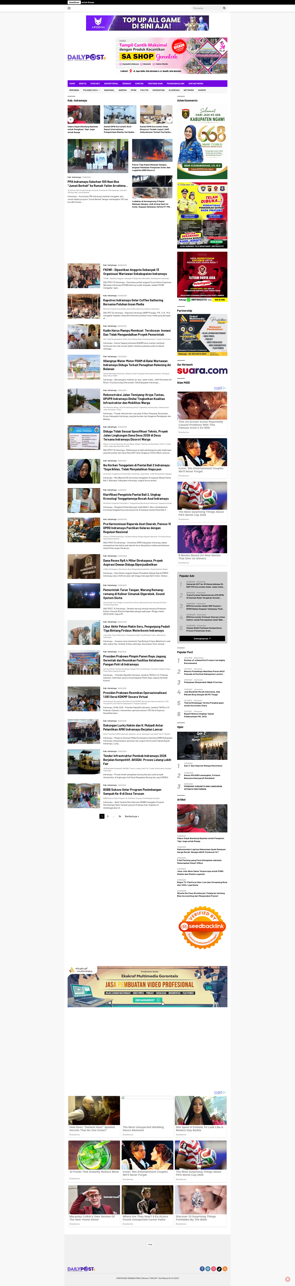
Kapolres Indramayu (151, 309)
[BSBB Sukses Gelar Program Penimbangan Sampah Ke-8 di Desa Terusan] (84, 796)
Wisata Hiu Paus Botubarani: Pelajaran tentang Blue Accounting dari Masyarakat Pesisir (201, 894)
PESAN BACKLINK (175, 83)
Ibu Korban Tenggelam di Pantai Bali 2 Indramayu (121, 474)
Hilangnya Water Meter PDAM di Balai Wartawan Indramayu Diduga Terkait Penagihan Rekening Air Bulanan (137, 365)
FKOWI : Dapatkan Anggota (113, 278)
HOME (72, 83)
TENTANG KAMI (155, 83)
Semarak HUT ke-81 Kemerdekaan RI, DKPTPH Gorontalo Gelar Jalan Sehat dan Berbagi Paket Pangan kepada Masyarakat (205, 585)
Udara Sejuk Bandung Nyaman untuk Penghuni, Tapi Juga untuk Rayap (200, 839)
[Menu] (70, 8)
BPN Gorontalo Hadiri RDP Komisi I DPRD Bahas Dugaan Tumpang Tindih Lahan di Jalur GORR (205, 607)
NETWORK (189, 90)
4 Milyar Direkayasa (110, 569)
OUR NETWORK (196, 83)
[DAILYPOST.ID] (87, 57)
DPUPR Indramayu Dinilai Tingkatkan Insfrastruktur (138, 407)
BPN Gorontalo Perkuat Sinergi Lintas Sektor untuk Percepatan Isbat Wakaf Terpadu (205, 618)
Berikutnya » (132, 816)
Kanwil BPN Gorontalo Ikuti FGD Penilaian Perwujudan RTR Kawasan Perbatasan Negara (120, 129)
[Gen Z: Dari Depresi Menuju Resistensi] (202, 746)
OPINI (133, 90)
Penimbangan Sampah (150, 798)
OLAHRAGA (174, 90)
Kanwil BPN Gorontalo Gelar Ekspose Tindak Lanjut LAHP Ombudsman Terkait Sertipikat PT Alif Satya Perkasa (83, 129)
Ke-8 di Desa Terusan (134, 798)
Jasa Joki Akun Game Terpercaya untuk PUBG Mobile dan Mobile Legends (200, 872)
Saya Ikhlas (145, 474)
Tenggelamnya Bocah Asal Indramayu (143, 503)
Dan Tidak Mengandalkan (112, 339)
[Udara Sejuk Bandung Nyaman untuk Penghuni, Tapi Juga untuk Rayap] (202, 818)
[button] (224, 8)
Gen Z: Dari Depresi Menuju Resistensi (203, 765)
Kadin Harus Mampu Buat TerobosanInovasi (139, 339)
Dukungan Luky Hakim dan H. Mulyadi (156, 734)
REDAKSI (126, 83)
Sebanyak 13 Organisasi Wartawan (137, 278)
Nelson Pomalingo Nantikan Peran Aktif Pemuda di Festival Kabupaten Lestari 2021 (204, 672)
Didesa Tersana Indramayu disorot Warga (118, 444)
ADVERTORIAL (111, 83)
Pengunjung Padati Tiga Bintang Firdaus (141, 635)
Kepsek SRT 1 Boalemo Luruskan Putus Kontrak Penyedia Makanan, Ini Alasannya (96, 2)
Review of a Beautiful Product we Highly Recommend (204, 661)
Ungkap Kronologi (165, 503)
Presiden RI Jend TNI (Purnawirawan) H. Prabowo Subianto (125, 703)
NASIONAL (109, 90)
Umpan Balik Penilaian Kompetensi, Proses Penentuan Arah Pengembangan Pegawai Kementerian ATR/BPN (205, 629)
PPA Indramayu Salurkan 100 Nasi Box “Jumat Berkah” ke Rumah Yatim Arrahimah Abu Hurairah (97, 185)
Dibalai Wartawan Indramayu (114, 373)
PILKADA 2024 (90, 90)
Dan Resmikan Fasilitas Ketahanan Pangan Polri (121, 669)
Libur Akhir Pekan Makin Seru (114, 635)
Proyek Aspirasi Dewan (159, 569)
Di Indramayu (145, 669)
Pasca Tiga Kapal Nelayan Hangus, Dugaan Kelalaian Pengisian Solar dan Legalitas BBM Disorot (151, 167)
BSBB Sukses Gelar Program (114, 798)
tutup (150, 1244)
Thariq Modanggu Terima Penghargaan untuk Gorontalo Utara (204, 704)
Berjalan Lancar (135, 734)
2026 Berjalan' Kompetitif (112, 768)
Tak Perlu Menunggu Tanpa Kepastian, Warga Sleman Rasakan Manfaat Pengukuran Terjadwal (193, 2)
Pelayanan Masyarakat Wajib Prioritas (203, 682)
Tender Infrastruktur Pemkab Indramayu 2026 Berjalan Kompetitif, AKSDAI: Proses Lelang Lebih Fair (137, 760)
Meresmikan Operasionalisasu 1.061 (155, 701)
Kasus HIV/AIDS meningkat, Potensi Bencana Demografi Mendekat (202, 776)
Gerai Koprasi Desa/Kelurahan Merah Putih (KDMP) (122, 701)
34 (119, 816)
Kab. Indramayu (74, 177)
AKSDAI (126, 768)
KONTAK (139, 83)
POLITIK (144, 90)
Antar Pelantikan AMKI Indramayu (115, 734)
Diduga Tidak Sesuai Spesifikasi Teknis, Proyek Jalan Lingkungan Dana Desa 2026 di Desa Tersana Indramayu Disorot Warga (135, 435)
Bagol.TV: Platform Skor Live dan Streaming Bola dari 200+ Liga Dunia (202, 883)
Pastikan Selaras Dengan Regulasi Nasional (140, 536)
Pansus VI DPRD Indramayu (113, 536)
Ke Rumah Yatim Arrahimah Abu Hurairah (83, 190)
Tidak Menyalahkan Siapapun (161, 474)
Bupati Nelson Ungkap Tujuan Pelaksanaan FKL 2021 (199, 715)
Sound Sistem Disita (131, 602)
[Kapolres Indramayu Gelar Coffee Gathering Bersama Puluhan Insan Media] (84, 307)
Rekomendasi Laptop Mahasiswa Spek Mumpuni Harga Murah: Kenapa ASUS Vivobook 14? (201, 850)
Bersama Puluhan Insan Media (114, 309)
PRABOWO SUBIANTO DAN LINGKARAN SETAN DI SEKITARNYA (203, 787)
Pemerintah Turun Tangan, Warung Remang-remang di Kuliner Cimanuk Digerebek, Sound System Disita (134, 594)
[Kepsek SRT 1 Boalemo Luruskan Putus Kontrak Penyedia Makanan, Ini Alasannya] (156, 114)
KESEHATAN (159, 90)
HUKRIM (202, 90)
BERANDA (74, 90)
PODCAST (95, 83)
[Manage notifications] (287, 1279)
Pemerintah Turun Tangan (113, 602)
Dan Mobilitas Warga (111, 407)
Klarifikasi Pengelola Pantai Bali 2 (116, 503)
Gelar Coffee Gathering (135, 309)
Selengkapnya (201, 638)
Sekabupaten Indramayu (160, 278)
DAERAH (123, 90)
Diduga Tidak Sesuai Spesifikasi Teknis (150, 444)
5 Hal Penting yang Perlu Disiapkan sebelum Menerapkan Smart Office (199, 861)
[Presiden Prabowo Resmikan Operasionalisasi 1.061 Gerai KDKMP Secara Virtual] (84, 700)
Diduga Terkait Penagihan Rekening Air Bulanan (143, 373)
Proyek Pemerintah (163, 339)
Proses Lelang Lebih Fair (139, 768)
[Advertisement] (120, 237)
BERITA (82, 83)
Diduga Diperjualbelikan (141, 569)
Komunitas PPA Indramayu (109, 190)
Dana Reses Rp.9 (124, 569)
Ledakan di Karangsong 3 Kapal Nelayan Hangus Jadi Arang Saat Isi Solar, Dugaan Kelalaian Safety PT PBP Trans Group (151, 204)
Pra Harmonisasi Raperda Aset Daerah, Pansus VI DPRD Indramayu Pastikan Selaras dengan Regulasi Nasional (137, 528)
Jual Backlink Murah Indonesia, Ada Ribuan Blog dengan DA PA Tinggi (202, 693)
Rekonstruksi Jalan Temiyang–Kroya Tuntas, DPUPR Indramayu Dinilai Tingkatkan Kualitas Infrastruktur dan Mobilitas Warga (134, 399)
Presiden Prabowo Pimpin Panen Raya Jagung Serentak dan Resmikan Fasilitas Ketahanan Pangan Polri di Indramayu (134, 660)
